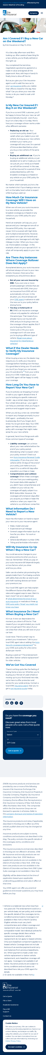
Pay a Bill (6, 1009)
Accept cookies (15, 1047)
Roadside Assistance (11, 1005)
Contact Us (7, 1016)
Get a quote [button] (13, 751)
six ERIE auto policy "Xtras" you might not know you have (22, 604)
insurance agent (21, 686)
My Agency (33, 13)
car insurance (15, 86)
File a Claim (7, 1001)
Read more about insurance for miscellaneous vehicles (21, 341)
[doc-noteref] (23, 372)
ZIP (8, 739)
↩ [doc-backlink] (42, 906)
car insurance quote (18, 689)
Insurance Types (12, 731)
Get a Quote (7, 996)
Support (6, 1012)
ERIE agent (19, 300)
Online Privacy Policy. (13, 1041)
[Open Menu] (42, 13)
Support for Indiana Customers (15, 3)
